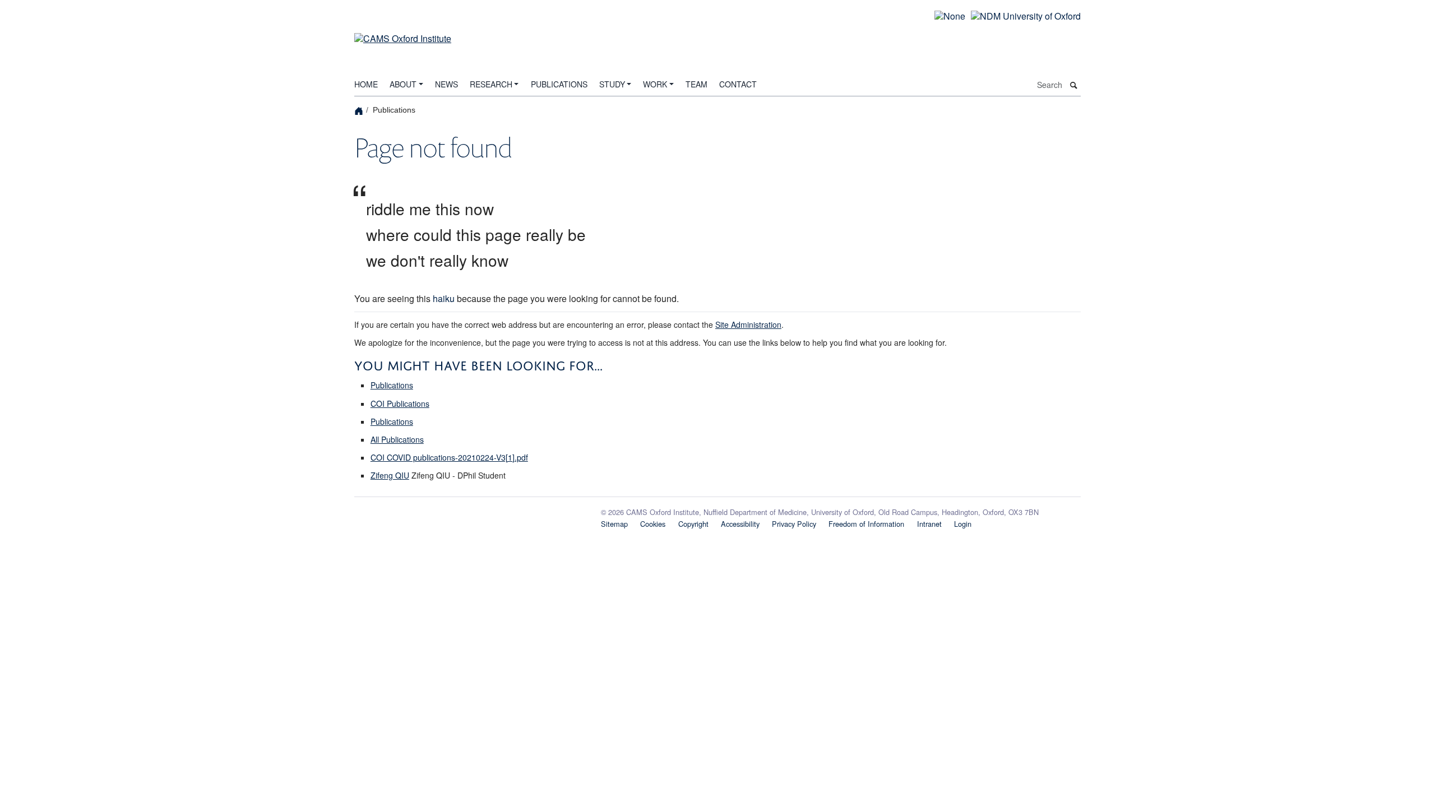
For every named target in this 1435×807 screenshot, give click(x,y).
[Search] (1074, 85)
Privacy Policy (794, 523)
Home (366, 84)
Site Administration (748, 324)
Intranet (929, 523)
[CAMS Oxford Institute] (402, 31)
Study (612, 84)
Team (696, 84)
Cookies (652, 523)
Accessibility (740, 523)
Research (491, 84)
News (446, 84)
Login (962, 523)
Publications (559, 84)
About (403, 84)
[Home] (360, 110)
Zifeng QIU (390, 475)
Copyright (693, 523)
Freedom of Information (866, 523)
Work (655, 84)
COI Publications (400, 403)
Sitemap (614, 523)
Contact (738, 84)
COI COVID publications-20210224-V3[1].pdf (449, 457)
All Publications (397, 439)
